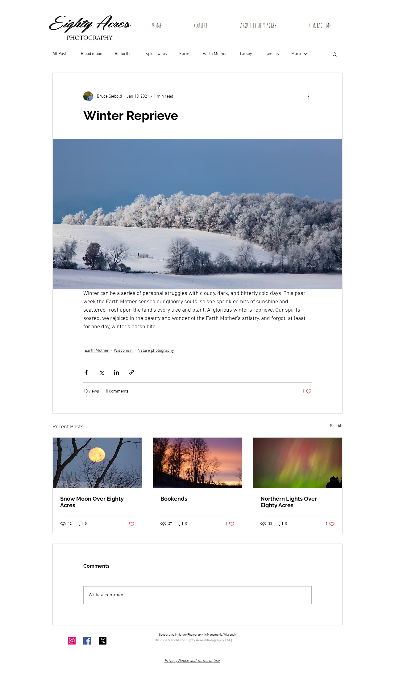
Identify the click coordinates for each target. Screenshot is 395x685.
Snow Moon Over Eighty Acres (92, 501)
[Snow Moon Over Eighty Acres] (97, 463)
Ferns (184, 54)
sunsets (271, 54)
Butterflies (124, 54)
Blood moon (91, 54)
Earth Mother (215, 54)
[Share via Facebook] (86, 372)
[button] (335, 54)
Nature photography (156, 350)
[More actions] (308, 96)
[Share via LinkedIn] (116, 372)
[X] (102, 641)
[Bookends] (197, 463)
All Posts (60, 54)
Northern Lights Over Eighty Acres (288, 501)
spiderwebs (156, 54)
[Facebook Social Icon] (87, 641)
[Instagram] (72, 641)
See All (336, 426)
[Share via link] (132, 372)
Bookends (173, 498)
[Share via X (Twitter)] (101, 372)
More (296, 54)
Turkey (245, 54)
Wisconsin (123, 350)
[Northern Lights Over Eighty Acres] (297, 463)
